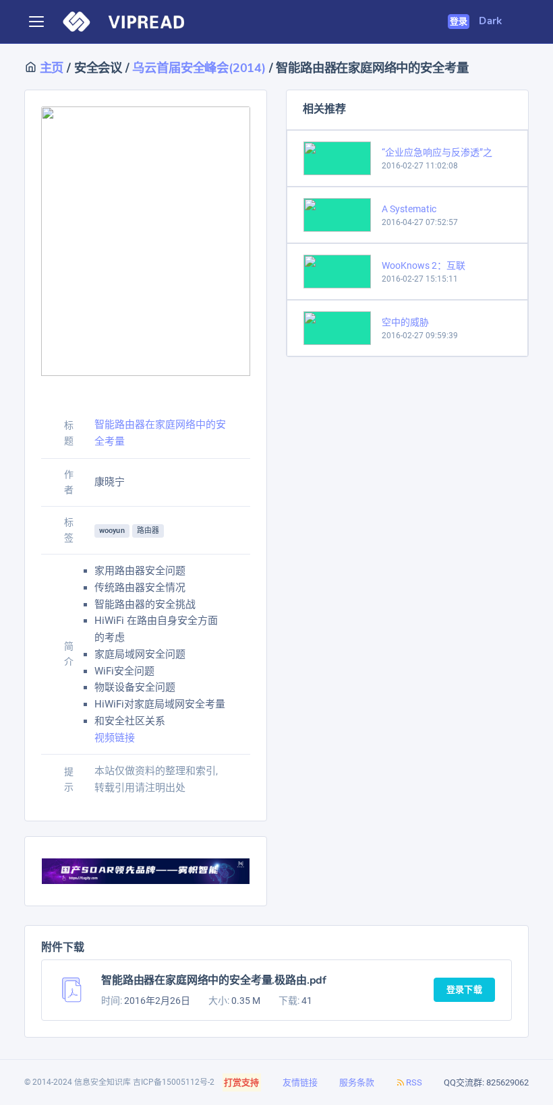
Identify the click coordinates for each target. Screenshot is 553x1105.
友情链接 (300, 1082)
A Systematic (409, 208)
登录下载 (464, 990)
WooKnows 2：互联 (423, 265)
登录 (459, 21)
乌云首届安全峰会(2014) (198, 67)
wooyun (112, 530)
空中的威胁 (405, 322)
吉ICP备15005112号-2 (173, 1082)
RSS (414, 1082)
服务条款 (356, 1082)
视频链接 (114, 738)
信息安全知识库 (102, 1082)
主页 (49, 67)
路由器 (148, 530)
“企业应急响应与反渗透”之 (437, 152)
